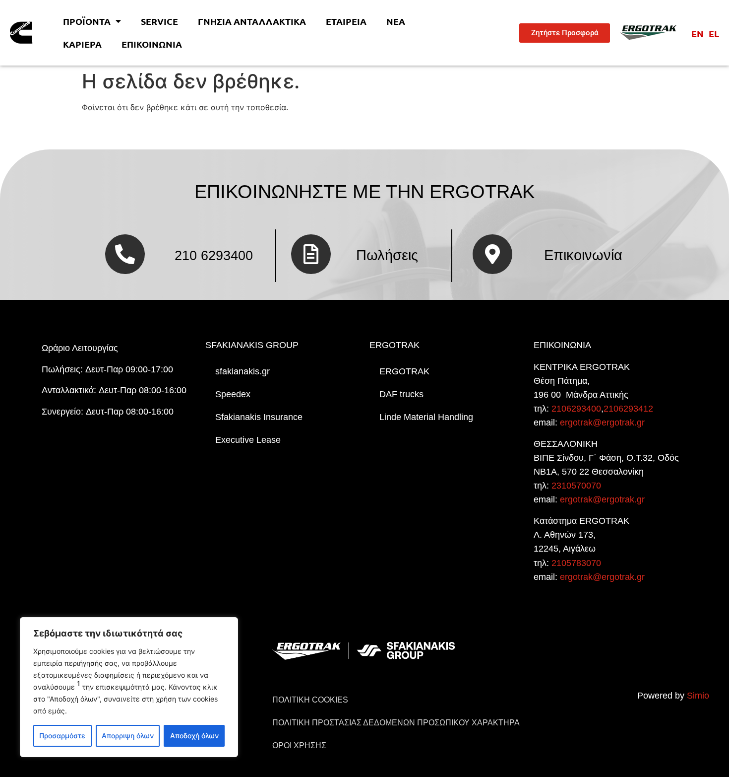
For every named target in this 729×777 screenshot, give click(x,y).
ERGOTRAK (404, 371)
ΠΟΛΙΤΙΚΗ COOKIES (310, 700)
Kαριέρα (82, 44)
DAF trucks (401, 394)
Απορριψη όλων (128, 735)
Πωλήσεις (387, 255)
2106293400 (576, 409)
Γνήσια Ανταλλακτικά (252, 21)
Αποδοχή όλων (194, 735)
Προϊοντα (87, 21)
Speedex (232, 394)
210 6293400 (214, 255)
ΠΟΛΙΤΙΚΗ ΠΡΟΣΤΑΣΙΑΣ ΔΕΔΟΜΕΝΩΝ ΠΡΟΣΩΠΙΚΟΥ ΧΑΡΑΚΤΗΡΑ (396, 722)
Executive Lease (248, 440)
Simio (698, 696)
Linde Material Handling (426, 417)
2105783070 (576, 563)
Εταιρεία (346, 21)
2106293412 (628, 409)
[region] (129, 687)
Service (159, 21)
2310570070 (576, 486)
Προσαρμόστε (62, 735)
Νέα (395, 21)
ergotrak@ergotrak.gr (602, 422)
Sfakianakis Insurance (259, 417)
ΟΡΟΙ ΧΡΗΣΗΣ (299, 745)
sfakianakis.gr (242, 371)
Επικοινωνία (152, 44)
